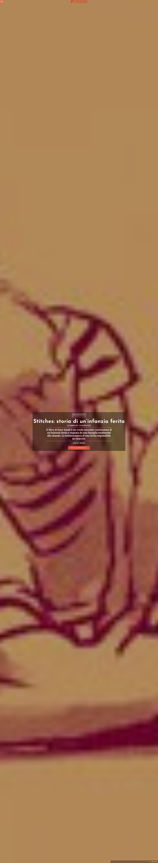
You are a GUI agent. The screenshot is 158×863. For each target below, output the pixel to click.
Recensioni (79, 415)
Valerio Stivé (86, 425)
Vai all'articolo (78, 448)
